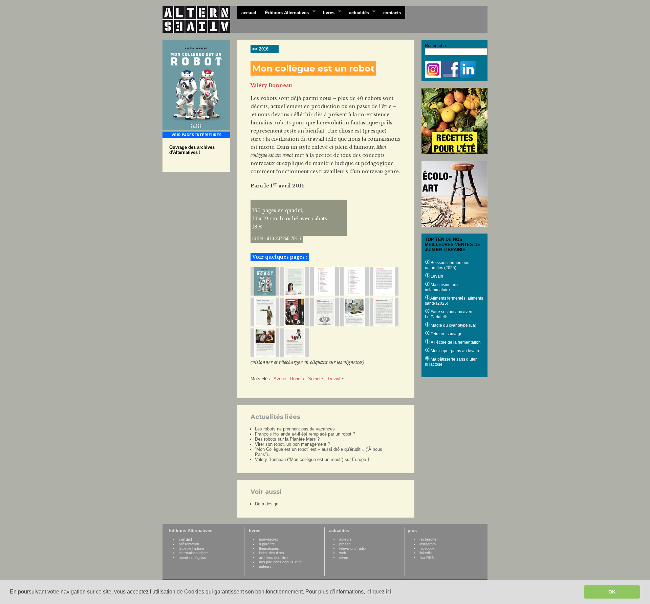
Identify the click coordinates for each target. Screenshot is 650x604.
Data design (266, 503)
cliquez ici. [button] (380, 592)
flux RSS (426, 558)
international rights (194, 553)
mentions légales (192, 558)
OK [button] (611, 592)
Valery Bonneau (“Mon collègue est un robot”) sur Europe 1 (312, 459)
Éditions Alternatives (285, 12)
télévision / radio (352, 548)
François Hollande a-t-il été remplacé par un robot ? (305, 434)
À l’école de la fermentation (455, 342)
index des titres (271, 553)
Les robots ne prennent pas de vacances (295, 428)
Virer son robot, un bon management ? (292, 444)
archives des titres (274, 558)
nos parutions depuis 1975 (280, 562)
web (342, 553)
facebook (427, 548)
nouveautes (268, 539)
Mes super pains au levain (454, 350)
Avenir (280, 378)
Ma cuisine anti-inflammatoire (442, 287)
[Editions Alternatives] (199, 19)
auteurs (265, 566)
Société (315, 378)
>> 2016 (260, 49)
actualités (357, 12)
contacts (392, 12)
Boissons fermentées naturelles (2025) (447, 265)
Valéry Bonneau (271, 85)
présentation (189, 544)
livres (326, 12)
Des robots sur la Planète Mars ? (287, 439)
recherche (427, 539)
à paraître (267, 544)
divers (344, 558)
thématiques (269, 548)
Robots (297, 378)
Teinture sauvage (446, 333)
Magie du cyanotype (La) (453, 325)
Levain (436, 276)
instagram (427, 544)
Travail (333, 378)
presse (345, 544)
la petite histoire (191, 548)
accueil (248, 12)
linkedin (425, 553)
